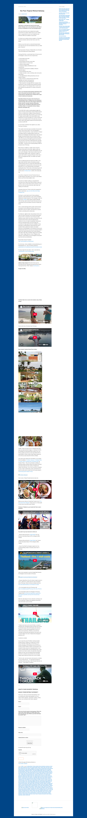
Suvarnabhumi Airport (42, 789)
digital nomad (25, 775)
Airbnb (19, 767)
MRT (47, 782)
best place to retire (29, 771)
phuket (19, 785)
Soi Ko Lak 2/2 (45, 788)
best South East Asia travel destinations (42, 771)
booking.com (44, 772)
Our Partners (40, 814)
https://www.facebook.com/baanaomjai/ (26, 241)
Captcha (20, 749)
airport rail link (29, 767)
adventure (47, 766)
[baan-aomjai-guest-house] (30, 367)
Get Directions (36, 265)
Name (19, 701)
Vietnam (36, 793)
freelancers (39, 776)
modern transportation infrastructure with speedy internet (37, 782)
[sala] (30, 387)
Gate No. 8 (20, 777)
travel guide (49, 791)
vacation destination (44, 792)
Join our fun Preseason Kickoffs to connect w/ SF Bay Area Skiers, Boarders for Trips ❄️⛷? (64, 30)
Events (55, 1)
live (43, 780)
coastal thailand (23, 774)
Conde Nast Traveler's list (30, 774)
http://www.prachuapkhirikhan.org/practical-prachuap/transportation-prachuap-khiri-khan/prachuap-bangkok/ (29, 594)
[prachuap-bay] (30, 407)
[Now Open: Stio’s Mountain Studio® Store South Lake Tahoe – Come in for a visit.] (36, 807)
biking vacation (32, 772)
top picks (27, 791)
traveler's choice (24, 792)
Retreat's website (22, 727)
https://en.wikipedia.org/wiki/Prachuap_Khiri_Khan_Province (29, 588)
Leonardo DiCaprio (35, 780)
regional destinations (46, 785)
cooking (39, 774)
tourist (35, 791)
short (22, 788)
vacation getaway (25, 793)
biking (29, 772)
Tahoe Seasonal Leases (42, 1)
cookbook (36, 774)
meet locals (37, 781)
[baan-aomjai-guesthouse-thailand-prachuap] (30, 377)
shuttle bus (25, 788)
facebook (25, 763)
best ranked (34, 771)
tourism (32, 791)
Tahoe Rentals (50, 1)
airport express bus (24, 767)
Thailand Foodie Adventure (44, 790)
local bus (46, 780)
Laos (31, 780)
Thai (50, 789)
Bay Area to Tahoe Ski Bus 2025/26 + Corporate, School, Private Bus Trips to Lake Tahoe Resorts (64, 27)
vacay (34, 793)
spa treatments (33, 789)
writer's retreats (48, 793)
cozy (44, 774)
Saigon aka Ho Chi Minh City (24, 787)
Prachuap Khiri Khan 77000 (35, 785)
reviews (42, 786)
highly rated (35, 777)
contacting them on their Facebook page (26, 251)
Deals (59, 1)
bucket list (27, 773)
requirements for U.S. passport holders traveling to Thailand (27, 786)
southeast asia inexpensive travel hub (24, 789)
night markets (30, 783)
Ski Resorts (63, 1)
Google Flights (32, 534)
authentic (28, 768)
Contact (36, 814)
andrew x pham (43, 767)
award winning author (21, 769)
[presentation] (27, 753)
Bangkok (38, 769)
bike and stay (22, 772)
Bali (36, 769)
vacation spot (30, 793)
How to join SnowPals (62, 36)
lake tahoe (23, 780)
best (50, 770)
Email (19, 706)
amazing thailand (35, 767)
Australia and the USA (23, 768)
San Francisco (32, 787)
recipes (41, 785)
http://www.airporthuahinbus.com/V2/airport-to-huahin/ (28, 584)
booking (40, 772)
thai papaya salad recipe (25, 790)
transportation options (41, 791)
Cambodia (37, 773)
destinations (20, 775)
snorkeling (41, 788)
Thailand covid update (35, 790)
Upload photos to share (23, 737)
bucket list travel (31, 773)
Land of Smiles (27, 780)
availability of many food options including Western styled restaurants (42, 768)
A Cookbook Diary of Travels (30, 766)
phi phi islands (45, 784)
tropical (28, 792)
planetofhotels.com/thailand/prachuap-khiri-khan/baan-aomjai (30, 247)
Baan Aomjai (28, 769)
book (37, 772)
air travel (51, 766)
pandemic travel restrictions (33, 784)
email (19, 763)
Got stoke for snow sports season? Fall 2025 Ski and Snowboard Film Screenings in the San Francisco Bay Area (64, 39)
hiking (38, 777)
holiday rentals (42, 777)
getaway (23, 777)
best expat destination (21, 771)
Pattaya (39, 784)
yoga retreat (20, 794)
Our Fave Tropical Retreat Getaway (32, 11)
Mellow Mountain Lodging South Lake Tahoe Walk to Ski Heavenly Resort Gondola (64, 33)
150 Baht (25, 199)
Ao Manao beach (27, 170)
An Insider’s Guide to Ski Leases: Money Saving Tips (64, 13)
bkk (35, 772)
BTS (24, 773)
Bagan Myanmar (32, 769)
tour (29, 791)
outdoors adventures (25, 784)
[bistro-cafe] (30, 397)
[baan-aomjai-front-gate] (30, 356)
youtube (23, 794)
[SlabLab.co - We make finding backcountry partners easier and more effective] (43, 808)
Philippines (50, 784)
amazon (39, 767)
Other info (20, 732)
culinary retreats (47, 774)
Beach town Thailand (46, 770)
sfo (20, 788)
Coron (42, 774)
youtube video (27, 794)
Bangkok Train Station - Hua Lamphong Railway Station (34, 770)
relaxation (51, 785)
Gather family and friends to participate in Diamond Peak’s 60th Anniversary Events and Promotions (64, 23)
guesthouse (31, 777)
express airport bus (38, 775)
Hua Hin (46, 777)
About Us (33, 814)
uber (40, 792)
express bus (43, 775)
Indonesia (49, 777)
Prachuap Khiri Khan (27, 785)
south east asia (50, 788)
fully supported (49, 776)
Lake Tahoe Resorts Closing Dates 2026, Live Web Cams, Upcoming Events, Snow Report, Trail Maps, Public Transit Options (64, 17)
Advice (22, 766)
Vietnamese (40, 793)
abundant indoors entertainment (41, 766)
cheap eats (41, 773)
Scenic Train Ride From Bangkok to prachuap (42, 787)
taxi (49, 789)
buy (35, 773)
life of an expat (40, 780)
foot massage (35, 776)
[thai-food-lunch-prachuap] (30, 441)
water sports (44, 793)
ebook (33, 775)
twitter (22, 763)
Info (67, 1)
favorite (46, 775)
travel (46, 791)
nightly (33, 783)
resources (39, 786)
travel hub (20, 792)
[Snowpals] (20, 1)
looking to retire (24, 781)
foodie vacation (30, 776)
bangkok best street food (44, 769)
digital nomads (29, 775)
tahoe (47, 789)
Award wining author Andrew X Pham (25, 471)
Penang (42, 784)
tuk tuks (38, 792)
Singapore (29, 788)
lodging (49, 780)
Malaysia (34, 781)
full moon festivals (44, 776)
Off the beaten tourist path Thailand (40, 783)
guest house (27, 777)
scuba (50, 787)
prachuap (22, 785)
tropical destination (33, 792)
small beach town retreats (35, 788)
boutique (22, 773)
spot (36, 789)
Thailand (30, 790)
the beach (24, 791)
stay (38, 789)
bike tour (26, 772)
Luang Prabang (29, 781)
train (36, 791)
